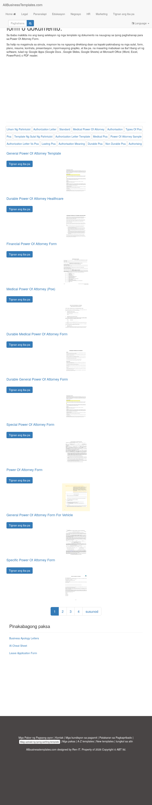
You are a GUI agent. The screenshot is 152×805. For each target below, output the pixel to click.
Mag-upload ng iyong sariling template (39, 741)
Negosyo (76, 14)
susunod (92, 611)
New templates (105, 741)
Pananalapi (40, 14)
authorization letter (44, 129)
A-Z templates (85, 741)
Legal (24, 14)
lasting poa (49, 144)
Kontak (59, 737)
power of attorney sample (126, 136)
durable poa (95, 144)
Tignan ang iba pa (123, 14)
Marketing (102, 14)
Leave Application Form (23, 653)
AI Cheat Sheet (18, 645)
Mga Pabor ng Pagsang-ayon (36, 737)
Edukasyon (58, 14)
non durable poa (115, 144)
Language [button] (140, 23)
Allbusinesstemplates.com (41, 749)
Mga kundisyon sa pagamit (81, 737)
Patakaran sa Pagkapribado (115, 737)
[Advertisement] (76, 92)
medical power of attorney (88, 129)
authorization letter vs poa (23, 144)
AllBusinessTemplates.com (22, 4)
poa (9, 136)
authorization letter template (72, 136)
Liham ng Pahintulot (18, 129)
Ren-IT (76, 749)
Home (9, 14)
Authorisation (115, 129)
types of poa (134, 129)
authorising (135, 144)
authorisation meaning (72, 144)
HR (88, 14)
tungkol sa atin (124, 741)
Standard (64, 129)
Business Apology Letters (24, 638)
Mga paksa (68, 741)
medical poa (100, 136)
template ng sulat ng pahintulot (33, 136)
